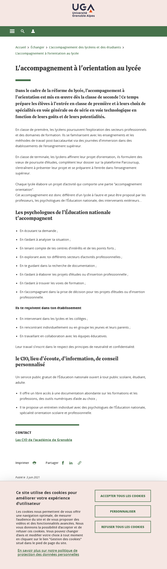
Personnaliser (122, 511)
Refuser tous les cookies (122, 527)
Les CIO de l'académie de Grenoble (43, 440)
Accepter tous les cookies (122, 496)
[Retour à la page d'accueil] (83, 10)
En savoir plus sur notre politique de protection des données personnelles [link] (48, 552)
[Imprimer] (34, 463)
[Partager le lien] (79, 463)
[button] (22, 31)
